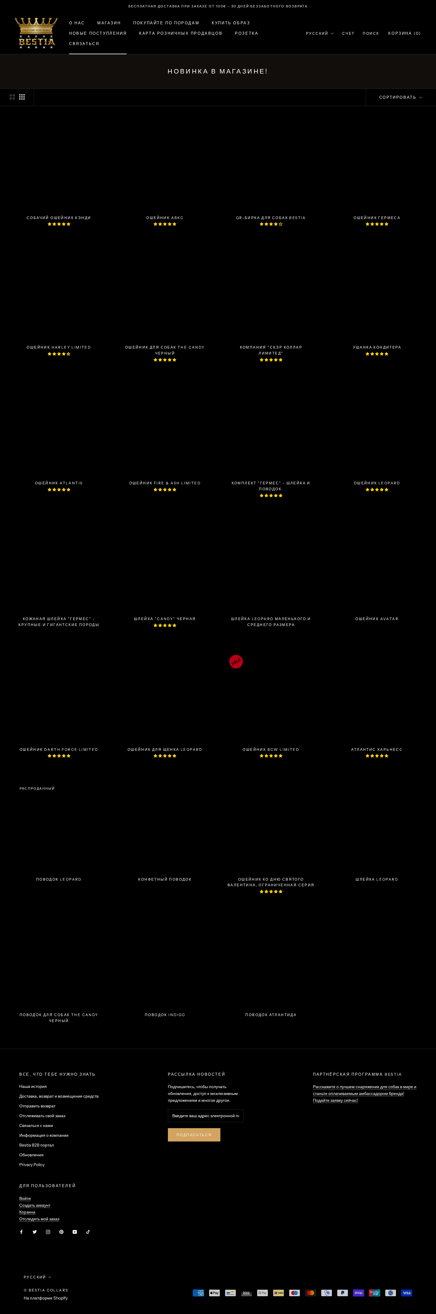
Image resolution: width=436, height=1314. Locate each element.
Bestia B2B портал (36, 1145)
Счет (348, 33)
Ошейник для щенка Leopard (165, 749)
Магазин (109, 22)
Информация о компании (44, 1135)
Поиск (371, 33)
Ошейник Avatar (377, 619)
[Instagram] (48, 1231)
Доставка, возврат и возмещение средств (58, 1096)
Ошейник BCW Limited (271, 749)
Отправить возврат (37, 1106)
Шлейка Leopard (377, 879)
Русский (317, 33)
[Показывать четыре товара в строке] (22, 97)
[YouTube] (75, 1231)
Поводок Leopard (59, 879)
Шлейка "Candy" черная (165, 619)
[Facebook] (21, 1231)
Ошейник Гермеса (377, 217)
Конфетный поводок (165, 879)
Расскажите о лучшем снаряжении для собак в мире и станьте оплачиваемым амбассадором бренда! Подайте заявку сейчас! (364, 1093)
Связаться (84, 43)
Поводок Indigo (165, 1015)
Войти (25, 1198)
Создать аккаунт (34, 1205)
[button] (59, 224)
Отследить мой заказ (39, 1219)
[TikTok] (88, 1231)
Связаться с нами (36, 1125)
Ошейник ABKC (165, 217)
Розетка (246, 33)
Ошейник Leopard (377, 483)
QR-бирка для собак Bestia (271, 217)
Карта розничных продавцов (180, 33)
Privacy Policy (31, 1164)
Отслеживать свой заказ (42, 1115)
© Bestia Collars (46, 1290)
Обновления (31, 1154)
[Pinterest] (61, 1231)
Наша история (33, 1086)
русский (35, 1277)
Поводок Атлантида (271, 1015)
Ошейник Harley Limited (59, 347)
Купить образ (231, 22)
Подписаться (194, 1135)
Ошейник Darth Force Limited (59, 749)
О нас (77, 22)
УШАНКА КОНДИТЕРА (377, 347)
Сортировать (398, 97)
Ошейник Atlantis (59, 483)
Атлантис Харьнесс (377, 749)
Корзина (27, 1212)
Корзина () (404, 33)
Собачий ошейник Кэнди (59, 217)
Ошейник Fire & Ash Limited (165, 483)
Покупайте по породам (166, 22)
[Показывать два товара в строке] (12, 97)
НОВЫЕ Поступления (98, 33)
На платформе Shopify (46, 1298)
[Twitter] (35, 1231)
